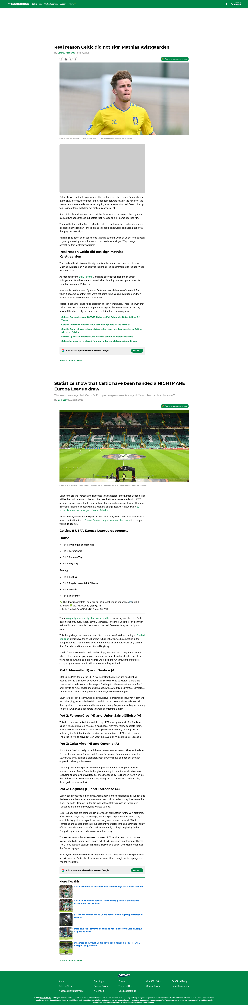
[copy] (75, 59)
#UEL (135, 602)
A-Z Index (99, 991)
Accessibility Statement (71, 991)
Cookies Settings (127, 991)
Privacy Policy (101, 986)
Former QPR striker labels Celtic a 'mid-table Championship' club (97, 336)
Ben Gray (63, 400)
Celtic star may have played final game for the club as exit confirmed (99, 341)
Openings (99, 981)
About (63, 4)
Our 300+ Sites (153, 981)
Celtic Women (51, 4)
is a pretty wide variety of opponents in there (89, 618)
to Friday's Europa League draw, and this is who (106, 520)
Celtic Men (37, 4)
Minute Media (45, 998)
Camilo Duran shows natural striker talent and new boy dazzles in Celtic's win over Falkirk (101, 330)
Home (62, 360)
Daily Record (85, 276)
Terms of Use (125, 986)
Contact (122, 981)
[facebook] (226, 4)
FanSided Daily (179, 981)
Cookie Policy (153, 986)
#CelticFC (64, 605)
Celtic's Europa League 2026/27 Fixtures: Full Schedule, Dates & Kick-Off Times (100, 318)
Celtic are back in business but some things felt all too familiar (95, 324)
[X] (232, 4)
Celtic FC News (75, 360)
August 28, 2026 (100, 609)
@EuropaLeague (108, 602)
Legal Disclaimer (180, 986)
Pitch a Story (65, 986)
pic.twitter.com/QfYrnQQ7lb (87, 605)
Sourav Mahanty (66, 53)
